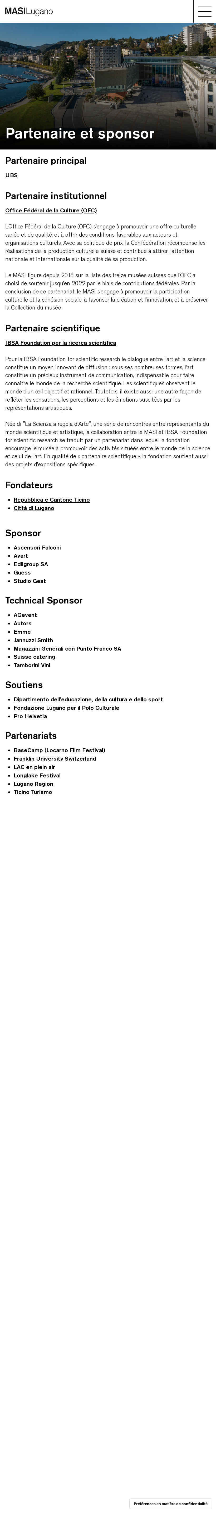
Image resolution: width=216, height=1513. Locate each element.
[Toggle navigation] (204, 11)
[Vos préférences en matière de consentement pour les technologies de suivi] (171, 1504)
